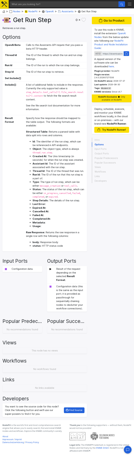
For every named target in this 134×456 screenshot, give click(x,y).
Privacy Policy (32, 442)
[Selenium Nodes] (102, 436)
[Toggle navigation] (129, 4)
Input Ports (101, 149)
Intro (97, 140)
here (111, 66)
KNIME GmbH (102, 448)
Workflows (100, 171)
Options (99, 144)
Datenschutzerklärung (13, 442)
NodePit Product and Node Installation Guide (111, 44)
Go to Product (114, 20)
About (5, 436)
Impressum (7, 439)
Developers (101, 181)
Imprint (18, 439)
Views (98, 167)
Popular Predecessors (106, 158)
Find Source (75, 410)
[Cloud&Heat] (77, 436)
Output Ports (102, 153)
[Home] (3, 12)
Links (97, 176)
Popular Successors (105, 162)
